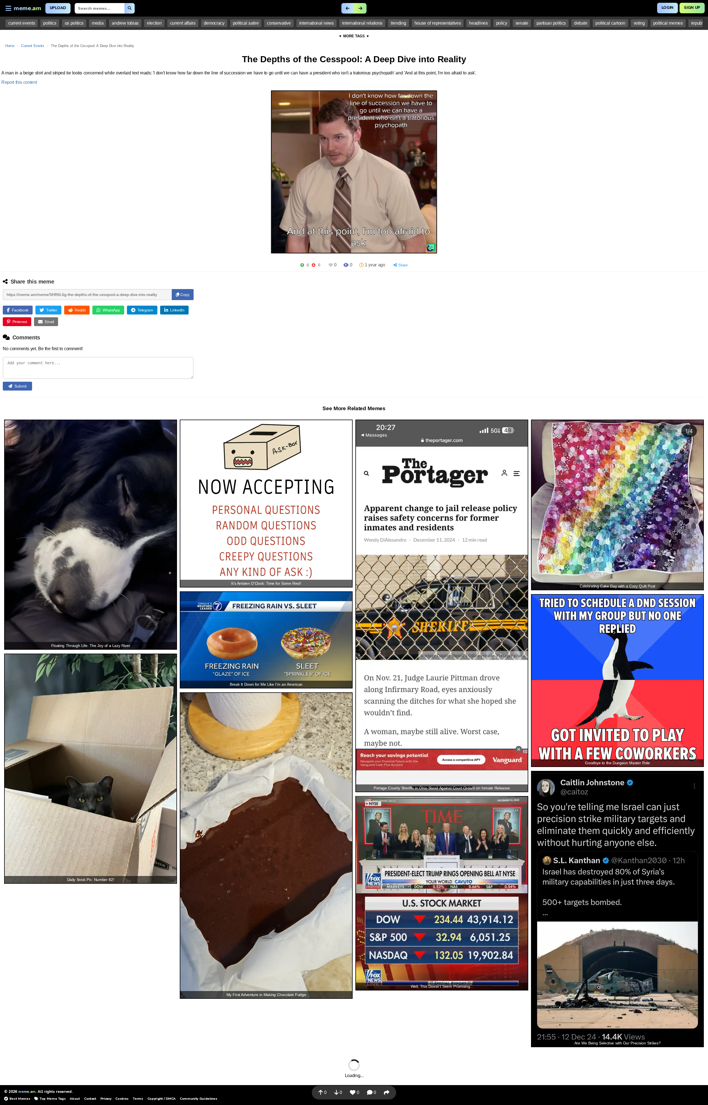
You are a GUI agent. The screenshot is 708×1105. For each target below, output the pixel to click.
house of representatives (438, 23)
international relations (362, 23)
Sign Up (692, 7)
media (97, 23)
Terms (138, 1098)
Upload (58, 8)
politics (49, 23)
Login (667, 7)
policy (501, 23)
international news (316, 23)
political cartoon (610, 23)
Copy (184, 294)
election (154, 23)
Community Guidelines (198, 1098)
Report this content (19, 82)
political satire (246, 23)
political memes (668, 23)
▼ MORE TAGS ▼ (354, 36)
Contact (90, 1098)
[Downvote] (313, 265)
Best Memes (19, 1098)
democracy (214, 23)
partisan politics (551, 23)
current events (21, 23)
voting (639, 23)
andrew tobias (125, 23)
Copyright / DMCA (161, 1098)
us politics (74, 23)
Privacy (105, 1098)
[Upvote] (302, 265)
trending (398, 23)
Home (9, 46)
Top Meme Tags (53, 1098)
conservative (279, 23)
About (75, 1098)
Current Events (32, 46)
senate (522, 23)
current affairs (183, 23)
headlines (478, 23)
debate (580, 23)
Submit (20, 386)
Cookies (122, 1098)
